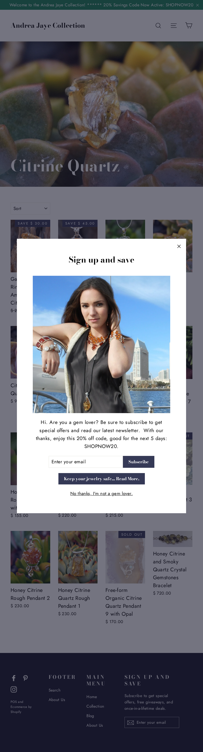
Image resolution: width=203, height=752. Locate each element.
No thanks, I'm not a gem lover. (101, 493)
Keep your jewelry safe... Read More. (101, 478)
